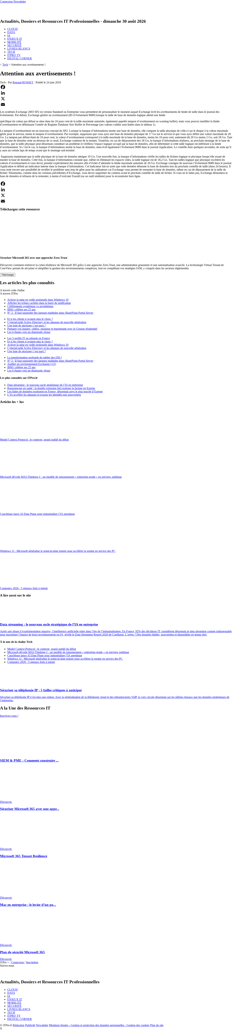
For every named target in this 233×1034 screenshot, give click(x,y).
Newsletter (42, 1025)
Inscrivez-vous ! (9, 715)
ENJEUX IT (14, 38)
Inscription (32, 962)
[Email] (116, 104)
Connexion (18, 962)
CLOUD (12, 29)
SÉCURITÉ (14, 45)
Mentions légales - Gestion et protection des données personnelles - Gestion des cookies (99, 1025)
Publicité (30, 1025)
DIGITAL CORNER (19, 58)
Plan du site (156, 1025)
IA (8, 35)
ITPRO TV (14, 55)
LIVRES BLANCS (18, 48)
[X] (116, 99)
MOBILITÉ (14, 42)
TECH (11, 51)
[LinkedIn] (116, 93)
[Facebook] (116, 87)
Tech (5, 64)
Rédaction (18, 1025)
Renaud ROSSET (23, 82)
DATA (11, 32)
